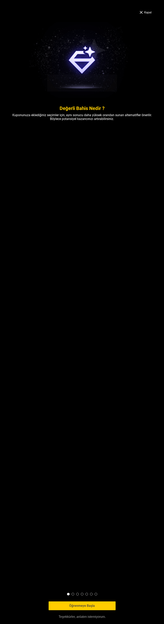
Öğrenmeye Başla (82, 606)
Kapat (148, 12)
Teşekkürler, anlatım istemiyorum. (82, 616)
